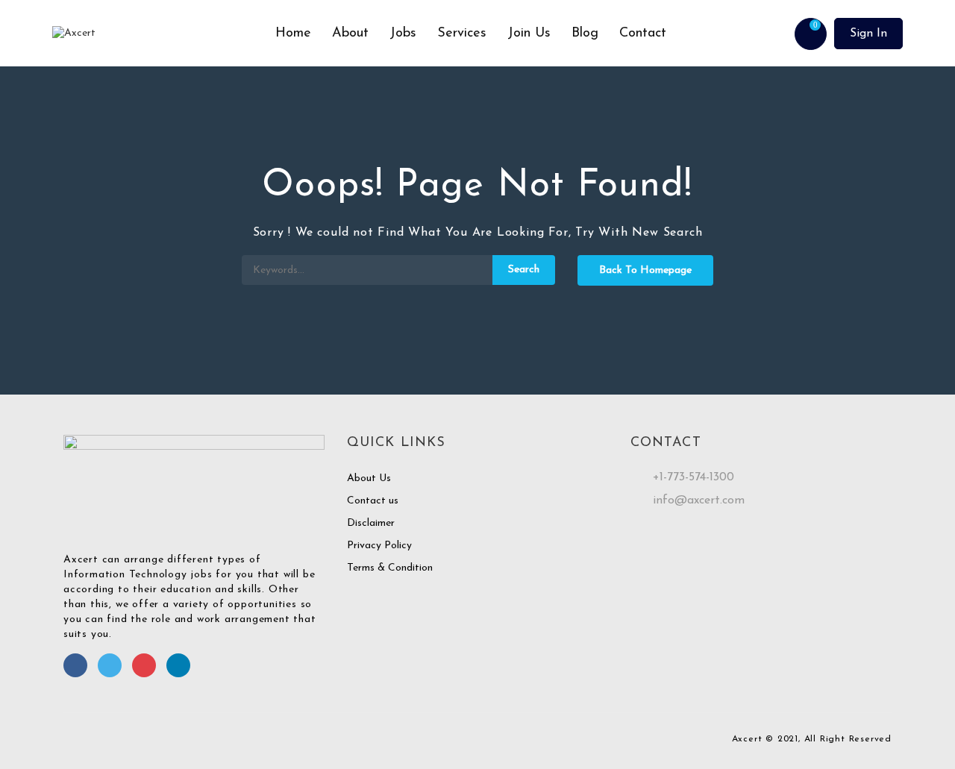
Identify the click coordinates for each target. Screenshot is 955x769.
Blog (585, 33)
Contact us (372, 500)
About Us (369, 478)
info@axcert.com (699, 500)
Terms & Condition (390, 568)
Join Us (529, 33)
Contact (642, 33)
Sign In (868, 34)
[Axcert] (158, 33)
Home (293, 33)
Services (461, 33)
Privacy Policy (379, 545)
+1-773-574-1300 (693, 477)
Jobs (402, 33)
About (350, 33)
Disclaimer (371, 523)
